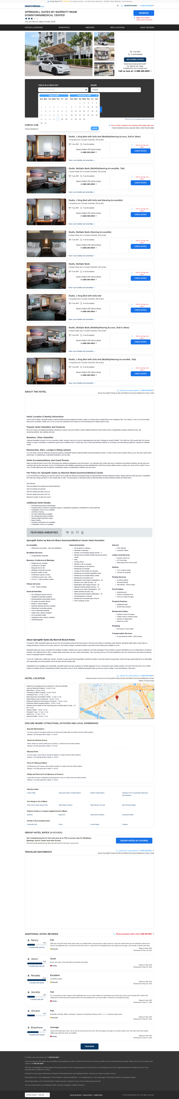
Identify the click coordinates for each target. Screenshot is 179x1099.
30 (41, 123)
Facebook (47, 1085)
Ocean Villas (31, 793)
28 (62, 119)
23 (84, 115)
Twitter (53, 1085)
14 (76, 111)
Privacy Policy (87, 1095)
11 (92, 107)
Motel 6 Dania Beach (97, 793)
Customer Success (73, 1081)
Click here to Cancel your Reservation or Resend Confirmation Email (48, 1073)
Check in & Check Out (48, 85)
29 (66, 119)
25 (92, 115)
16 (84, 111)
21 (76, 115)
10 (88, 107)
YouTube (60, 1085)
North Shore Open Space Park (37, 805)
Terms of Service (75, 1095)
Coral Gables (94, 824)
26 (96, 115)
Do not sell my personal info (90, 1081)
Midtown (30, 815)
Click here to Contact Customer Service (102, 1073)
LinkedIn (75, 1085)
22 (80, 115)
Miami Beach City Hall (97, 805)
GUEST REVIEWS (147, 27)
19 (96, 111)
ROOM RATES (64, 27)
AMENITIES (89, 27)
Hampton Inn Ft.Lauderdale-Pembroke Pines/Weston (135, 794)
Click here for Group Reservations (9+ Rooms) (139, 119)
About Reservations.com (33, 1081)
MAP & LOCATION (117, 27)
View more (89, 1046)
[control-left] (29, 54)
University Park (32, 824)
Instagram (67, 1085)
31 (45, 123)
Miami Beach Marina (65, 805)
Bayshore (62, 815)
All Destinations (48, 1081)
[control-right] (88, 54)
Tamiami (125, 824)
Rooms (94, 85)
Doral (60, 824)
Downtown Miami (127, 815)
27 (58, 119)
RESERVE (144, 13)
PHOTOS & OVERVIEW (34, 27)
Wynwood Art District (97, 815)
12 (96, 107)
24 (88, 115)
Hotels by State (60, 1081)
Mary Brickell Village (129, 805)
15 (80, 111)
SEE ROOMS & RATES (135, 59)
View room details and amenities (81, 160)
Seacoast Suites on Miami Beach (70, 793)
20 (72, 115)
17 (88, 111)
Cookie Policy (98, 1095)
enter (94, 128)
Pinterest (81, 1085)
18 (92, 111)
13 (72, 111)
